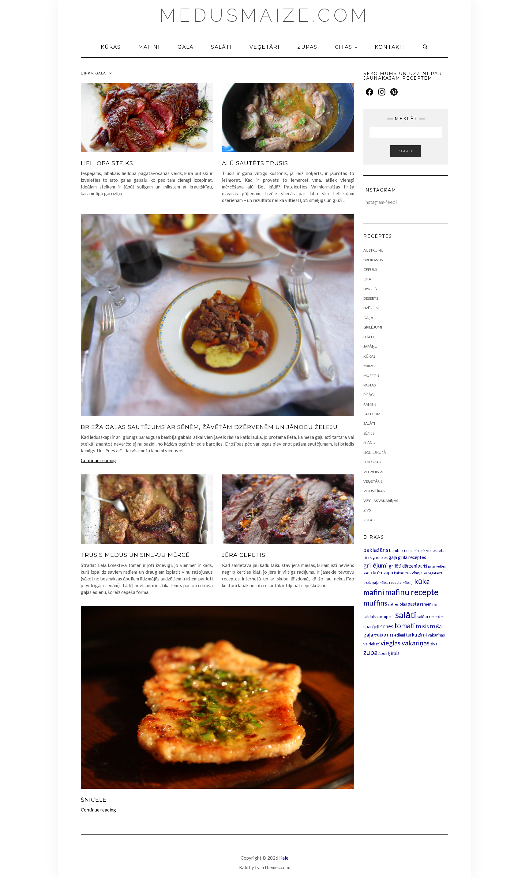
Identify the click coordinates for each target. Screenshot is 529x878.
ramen (425, 604)
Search (405, 151)
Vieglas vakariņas (380, 500)
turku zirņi (416, 634)
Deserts (370, 298)
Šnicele (94, 799)
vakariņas (436, 635)
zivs (433, 643)
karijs (367, 573)
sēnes (386, 626)
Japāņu (370, 346)
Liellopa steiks (107, 163)
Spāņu (369, 442)
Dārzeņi (370, 289)
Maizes (369, 365)
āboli (382, 653)
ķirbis (394, 653)
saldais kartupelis (378, 616)
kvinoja (416, 572)
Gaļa (185, 47)
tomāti (404, 625)
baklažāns (375, 549)
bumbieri (397, 550)
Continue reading (98, 460)
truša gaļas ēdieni (389, 635)
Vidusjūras (374, 490)
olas (403, 604)
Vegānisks (373, 471)
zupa (370, 652)
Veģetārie (373, 481)
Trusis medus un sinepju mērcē (135, 555)
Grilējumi (372, 327)
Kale (283, 858)
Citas (344, 47)
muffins (375, 603)
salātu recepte (430, 616)
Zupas (307, 47)
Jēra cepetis (243, 555)
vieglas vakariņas (405, 643)
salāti (405, 614)
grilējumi (375, 565)
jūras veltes (437, 566)
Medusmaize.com (264, 15)
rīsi (434, 604)
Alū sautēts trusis (255, 163)
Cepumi (370, 269)
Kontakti (390, 47)
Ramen (369, 404)
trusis (422, 626)
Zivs (367, 510)
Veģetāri (264, 47)
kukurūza (401, 573)
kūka (422, 581)
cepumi (411, 551)
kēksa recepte (391, 582)
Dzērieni (371, 308)
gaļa (392, 557)
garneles (380, 557)
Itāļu (368, 337)
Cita (367, 279)
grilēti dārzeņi (403, 565)
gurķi (422, 566)
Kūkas (111, 47)
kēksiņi (408, 582)
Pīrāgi (369, 394)
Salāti (221, 47)
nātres (393, 604)
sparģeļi (371, 626)
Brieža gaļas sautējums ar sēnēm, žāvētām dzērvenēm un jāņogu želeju (209, 427)
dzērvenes (427, 550)
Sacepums (372, 414)
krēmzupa (383, 572)
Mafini (149, 47)
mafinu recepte (411, 592)
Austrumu (373, 250)
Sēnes (368, 433)
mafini (373, 592)
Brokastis (373, 259)
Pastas (369, 385)
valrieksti (371, 643)
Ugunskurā (374, 452)
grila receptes (412, 557)
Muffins (371, 375)
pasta (413, 603)
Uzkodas (372, 462)
